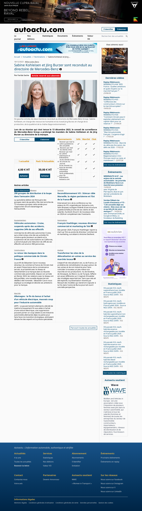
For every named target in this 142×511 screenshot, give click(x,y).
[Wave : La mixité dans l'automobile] (115, 391)
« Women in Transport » (82, 483)
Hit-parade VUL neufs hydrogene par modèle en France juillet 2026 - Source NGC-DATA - (115, 304)
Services (60, 190)
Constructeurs (19, 250)
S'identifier (108, 29)
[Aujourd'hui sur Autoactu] (55, 29)
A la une (17, 457)
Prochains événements (110, 457)
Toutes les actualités (22, 461)
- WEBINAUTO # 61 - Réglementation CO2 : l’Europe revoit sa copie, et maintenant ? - (115, 156)
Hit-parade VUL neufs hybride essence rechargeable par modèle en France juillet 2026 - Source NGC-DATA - (114, 332)
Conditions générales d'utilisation (41, 503)
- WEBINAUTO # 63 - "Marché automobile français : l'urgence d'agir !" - (114, 132)
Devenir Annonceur (51, 479)
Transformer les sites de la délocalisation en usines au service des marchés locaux (76, 256)
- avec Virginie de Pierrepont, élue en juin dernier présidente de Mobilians (115, 186)
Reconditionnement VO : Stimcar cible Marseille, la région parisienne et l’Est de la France (76, 196)
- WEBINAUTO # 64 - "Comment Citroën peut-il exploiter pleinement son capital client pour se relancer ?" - (114, 118)
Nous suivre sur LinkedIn (111, 491)
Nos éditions (31, 37)
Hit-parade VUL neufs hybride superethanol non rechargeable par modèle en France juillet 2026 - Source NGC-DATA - (114, 317)
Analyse (60, 250)
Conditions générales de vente (67, 503)
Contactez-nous (20, 479)
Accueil (17, 57)
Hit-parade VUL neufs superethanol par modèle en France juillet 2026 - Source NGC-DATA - (114, 292)
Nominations (39, 57)
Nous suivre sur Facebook (111, 479)
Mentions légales (20, 503)
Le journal (17, 37)
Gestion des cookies (106, 503)
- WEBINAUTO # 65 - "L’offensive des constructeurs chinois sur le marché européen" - (114, 103)
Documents (62, 36)
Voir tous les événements (114, 164)
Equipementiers (20, 220)
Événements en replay (110, 461)
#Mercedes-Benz (32, 62)
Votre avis (18, 483)
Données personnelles (88, 503)
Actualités (27, 57)
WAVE (74, 479)
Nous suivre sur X (108, 487)
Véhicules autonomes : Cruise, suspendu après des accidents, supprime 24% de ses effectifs (29, 226)
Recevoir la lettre (21, 465)
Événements (77, 36)
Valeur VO (90, 37)
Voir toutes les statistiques (115, 373)
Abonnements (78, 457)
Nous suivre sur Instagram (112, 483)
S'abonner (121, 29)
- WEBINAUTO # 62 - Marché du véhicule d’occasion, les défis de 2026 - (115, 144)
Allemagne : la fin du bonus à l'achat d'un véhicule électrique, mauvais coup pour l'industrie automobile (33, 299)
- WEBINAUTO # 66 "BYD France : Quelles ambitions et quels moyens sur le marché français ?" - (115, 87)
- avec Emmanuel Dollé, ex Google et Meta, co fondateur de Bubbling (114, 209)
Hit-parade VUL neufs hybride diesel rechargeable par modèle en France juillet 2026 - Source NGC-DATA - (114, 363)
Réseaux (33, 190)
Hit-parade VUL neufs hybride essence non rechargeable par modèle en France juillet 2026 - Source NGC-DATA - (114, 348)
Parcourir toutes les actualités (83, 328)
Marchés (17, 293)
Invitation (76, 465)
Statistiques (47, 36)
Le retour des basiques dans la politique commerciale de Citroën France (30, 256)
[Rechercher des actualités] (127, 36)
